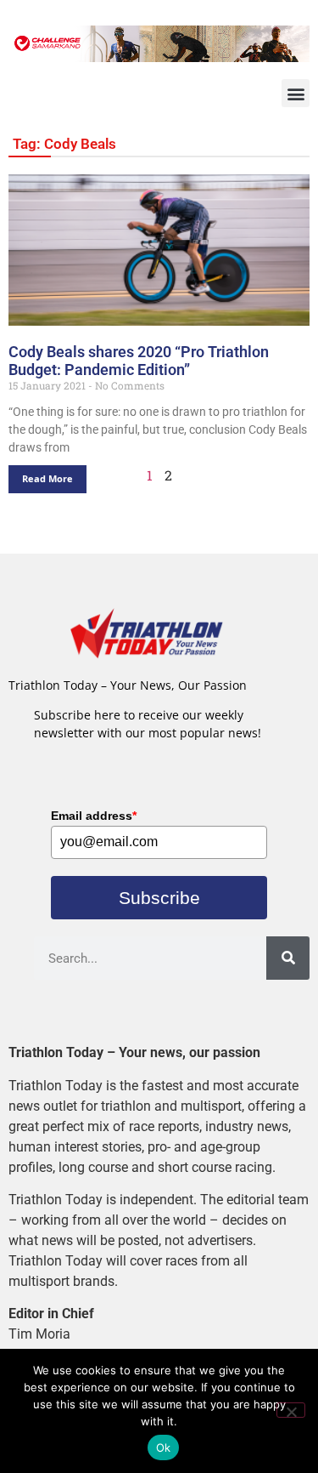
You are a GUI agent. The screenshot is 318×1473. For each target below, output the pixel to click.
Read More (47, 478)
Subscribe (159, 897)
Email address (94, 816)
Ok (163, 1447)
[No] (290, 1410)
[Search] (288, 958)
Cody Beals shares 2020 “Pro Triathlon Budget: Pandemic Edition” (138, 361)
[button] (296, 93)
